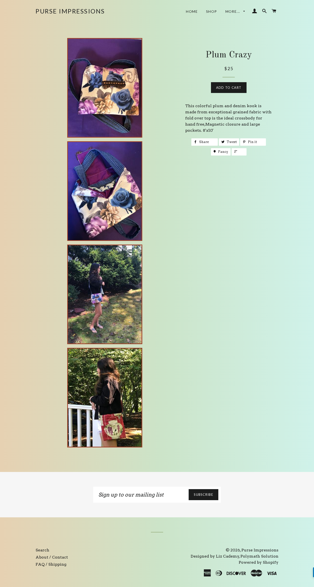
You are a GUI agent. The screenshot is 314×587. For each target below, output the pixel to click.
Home (192, 11)
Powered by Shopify (258, 562)
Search (42, 550)
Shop (211, 11)
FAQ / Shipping (51, 564)
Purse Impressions (70, 11)
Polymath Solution (259, 556)
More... (233, 11)
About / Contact (52, 557)
